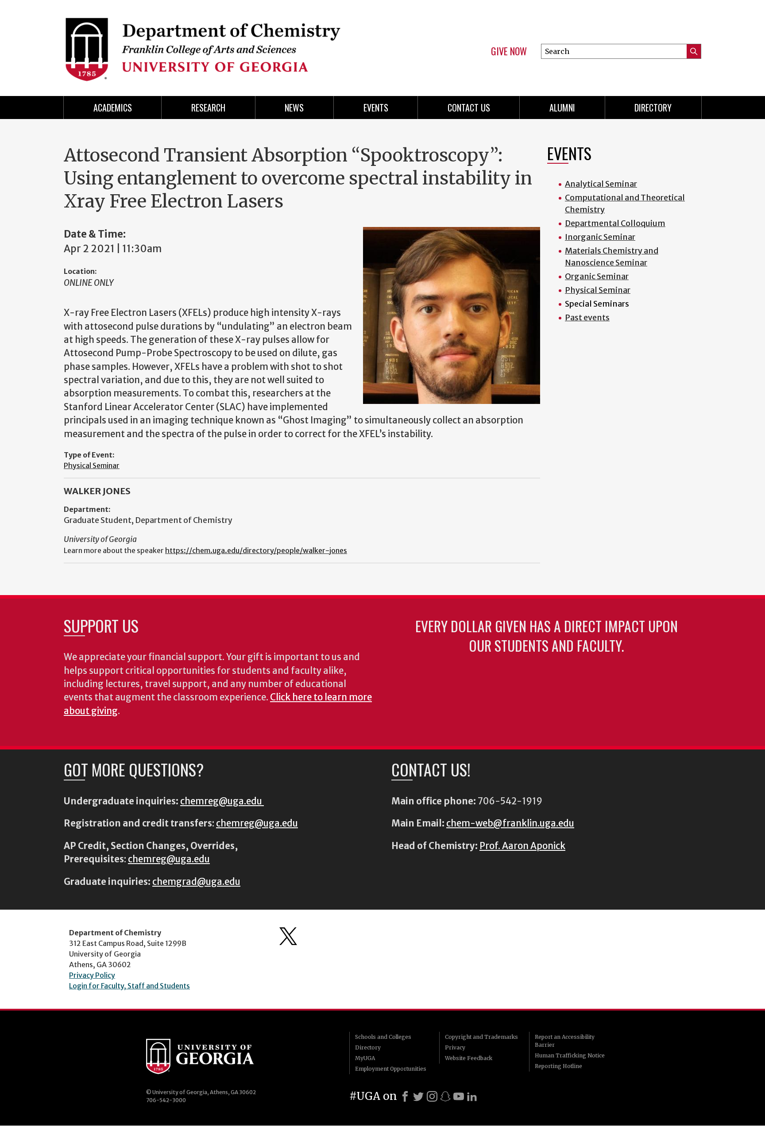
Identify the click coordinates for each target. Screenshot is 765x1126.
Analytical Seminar (601, 184)
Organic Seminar (597, 276)
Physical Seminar (92, 465)
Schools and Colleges (383, 1037)
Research (208, 107)
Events (375, 107)
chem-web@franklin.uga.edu (510, 823)
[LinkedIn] (472, 1096)
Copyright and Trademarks (481, 1037)
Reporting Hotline (558, 1066)
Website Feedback (468, 1058)
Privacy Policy (92, 975)
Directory (653, 107)
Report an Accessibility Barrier (565, 1041)
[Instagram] (432, 1096)
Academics (112, 107)
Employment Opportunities (390, 1068)
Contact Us (469, 107)
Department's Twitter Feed (288, 936)
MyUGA (365, 1058)
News (294, 107)
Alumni (562, 107)
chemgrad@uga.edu (196, 882)
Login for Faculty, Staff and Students (129, 985)
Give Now (509, 51)
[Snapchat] (445, 1096)
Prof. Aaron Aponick (522, 846)
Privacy (455, 1047)
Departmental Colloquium (615, 223)
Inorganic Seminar (600, 237)
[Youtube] (458, 1096)
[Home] (219, 44)
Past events (587, 317)
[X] (418, 1096)
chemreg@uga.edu (222, 801)
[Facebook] (405, 1096)
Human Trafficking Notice (570, 1055)
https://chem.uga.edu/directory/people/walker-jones (256, 550)
